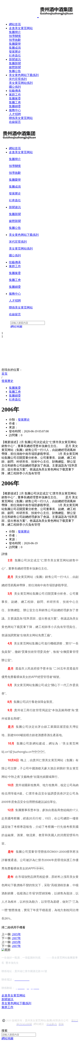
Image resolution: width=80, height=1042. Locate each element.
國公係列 (15, 86)
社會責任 (15, 55)
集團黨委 (15, 98)
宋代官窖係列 (18, 79)
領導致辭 (15, 39)
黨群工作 (15, 94)
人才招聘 (15, 114)
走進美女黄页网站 (21, 28)
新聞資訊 (15, 59)
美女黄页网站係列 (21, 82)
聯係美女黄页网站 (21, 118)
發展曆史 (15, 51)
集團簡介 (15, 32)
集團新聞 (15, 63)
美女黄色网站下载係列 (24, 75)
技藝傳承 (15, 90)
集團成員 (15, 47)
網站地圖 (7, 1038)
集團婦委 (15, 106)
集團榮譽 (15, 43)
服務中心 (15, 110)
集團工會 (15, 102)
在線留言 (15, 121)
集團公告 (15, 71)
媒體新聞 (15, 67)
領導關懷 (15, 36)
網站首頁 (15, 24)
